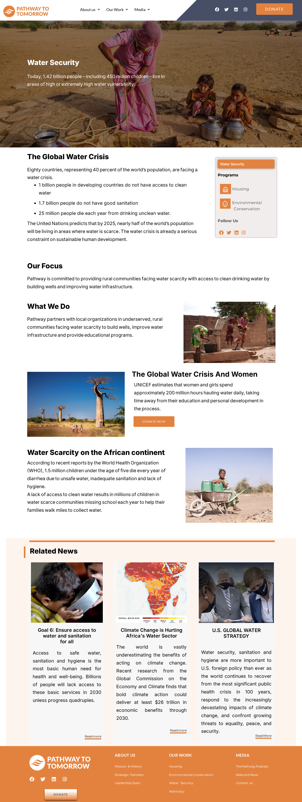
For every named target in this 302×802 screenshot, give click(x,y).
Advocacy (176, 791)
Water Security (181, 783)
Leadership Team (127, 783)
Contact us (244, 783)
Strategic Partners (129, 775)
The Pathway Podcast (252, 766)
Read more (93, 736)
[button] (90, 9)
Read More (263, 736)
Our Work (115, 9)
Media (139, 9)
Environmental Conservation (191, 775)
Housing (175, 766)
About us (88, 9)
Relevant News (247, 775)
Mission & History (128, 766)
